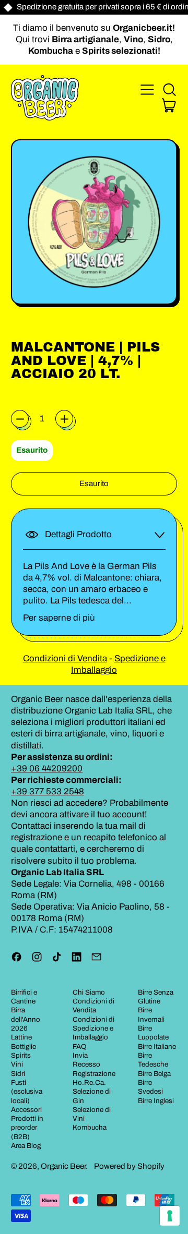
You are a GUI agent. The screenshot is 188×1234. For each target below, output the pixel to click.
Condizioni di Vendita (65, 658)
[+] (64, 419)
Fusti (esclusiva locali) (26, 1092)
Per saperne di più (59, 618)
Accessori (26, 1110)
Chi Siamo (89, 992)
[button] (169, 90)
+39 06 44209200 (47, 768)
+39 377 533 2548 (47, 791)
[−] (20, 419)
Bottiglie (23, 1046)
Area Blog (26, 1146)
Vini (17, 1064)
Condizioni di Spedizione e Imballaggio (93, 1028)
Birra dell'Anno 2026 (25, 1019)
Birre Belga (154, 1074)
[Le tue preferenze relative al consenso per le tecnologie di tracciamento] (170, 1216)
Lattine (21, 1037)
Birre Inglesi (156, 1101)
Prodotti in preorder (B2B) (27, 1128)
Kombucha (90, 1127)
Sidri (18, 1074)
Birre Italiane (157, 1046)
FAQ (80, 1046)
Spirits (21, 1055)
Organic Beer (63, 1166)
